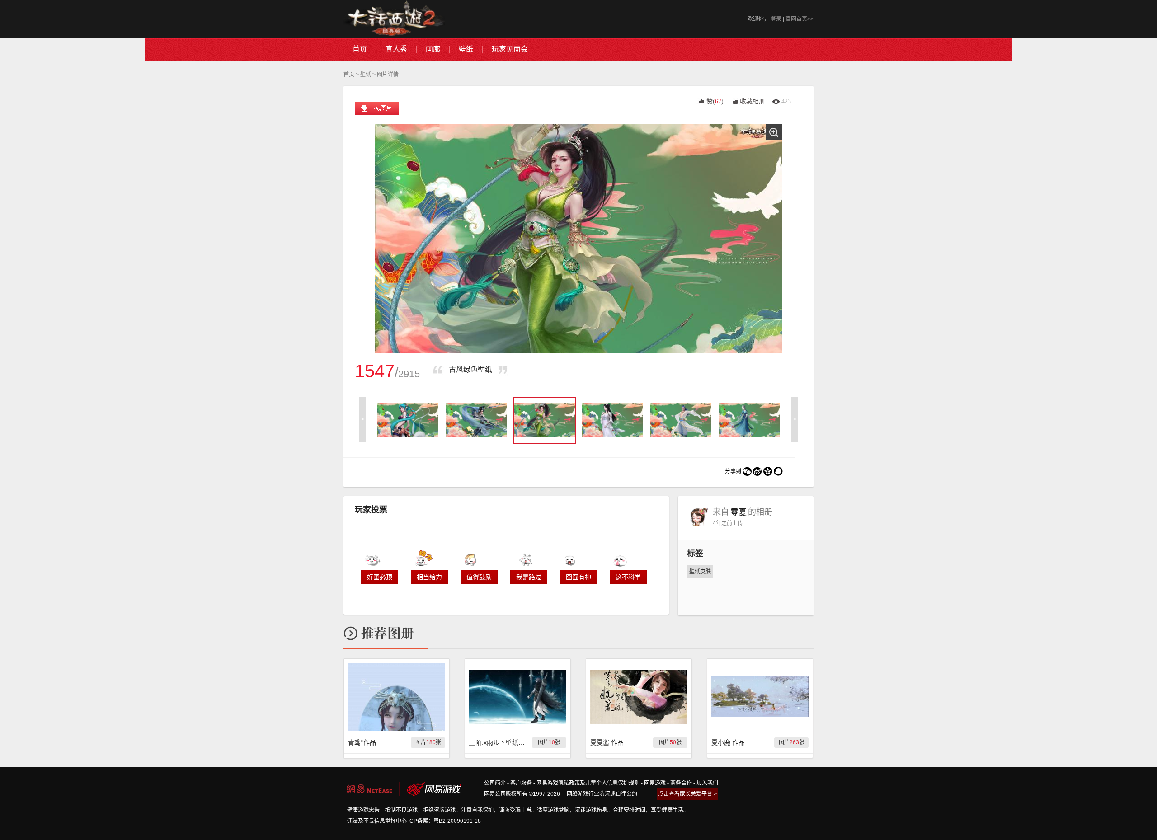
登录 (776, 19)
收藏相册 (752, 101)
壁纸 (365, 74)
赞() (715, 101)
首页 (348, 74)
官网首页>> (799, 19)
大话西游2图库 (394, 19)
